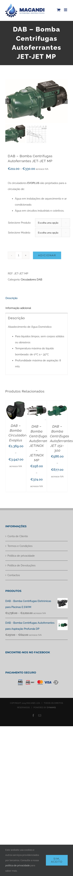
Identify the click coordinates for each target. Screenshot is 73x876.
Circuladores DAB (31, 279)
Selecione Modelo (19, 232)
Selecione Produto (19, 222)
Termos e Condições (19, 546)
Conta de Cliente (17, 536)
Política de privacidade (21, 555)
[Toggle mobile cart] (58, 10)
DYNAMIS (51, 707)
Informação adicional (18, 308)
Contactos (13, 575)
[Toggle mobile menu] (66, 10)
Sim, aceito (57, 860)
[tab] (36, 298)
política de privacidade (17, 865)
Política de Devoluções (21, 565)
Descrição (11, 298)
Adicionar (47, 255)
